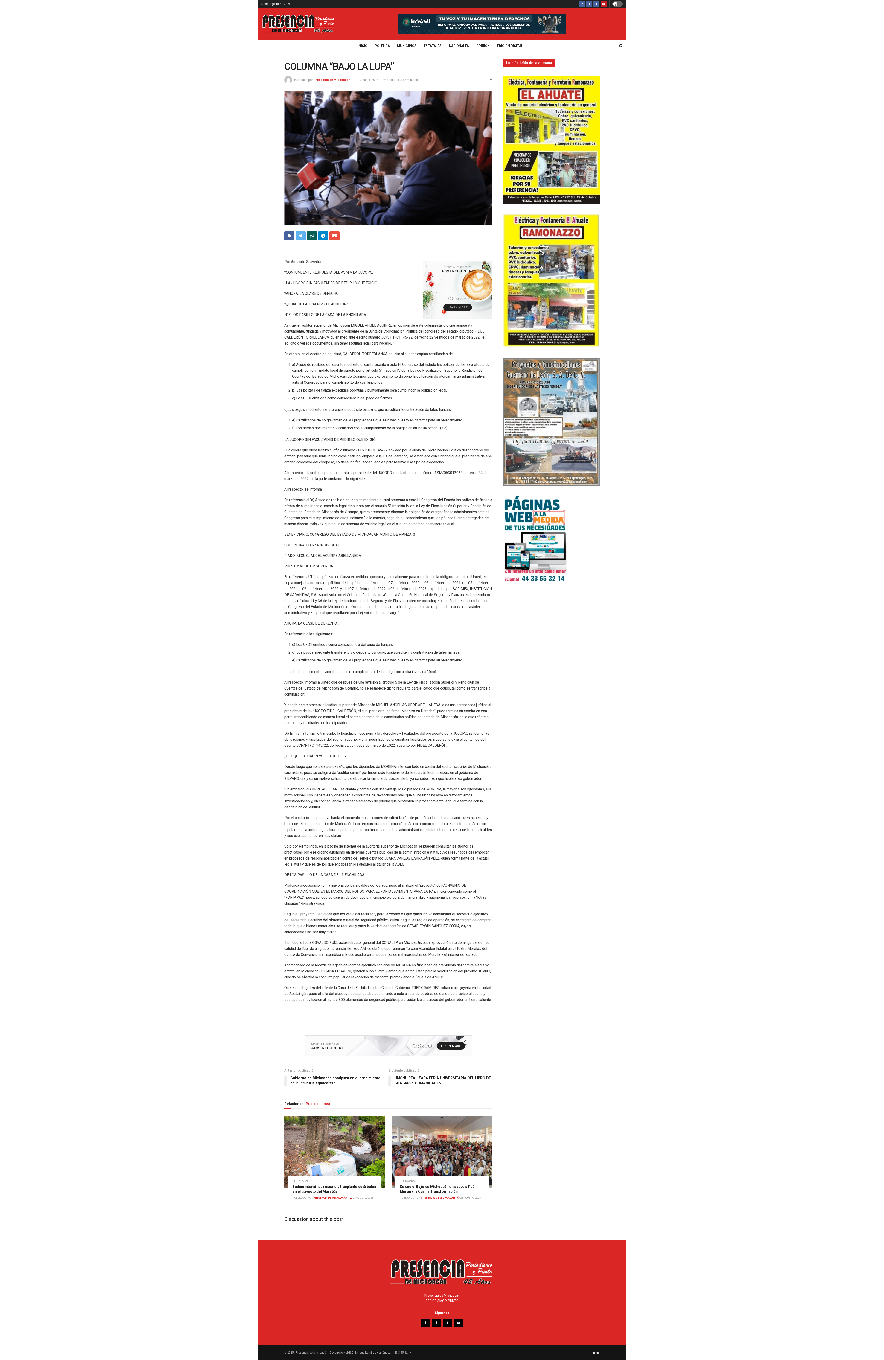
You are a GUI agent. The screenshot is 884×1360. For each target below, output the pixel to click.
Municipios (406, 46)
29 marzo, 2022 (368, 80)
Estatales (433, 46)
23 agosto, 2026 (362, 1197)
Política (382, 46)
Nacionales (459, 46)
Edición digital (510, 46)
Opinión (483, 46)
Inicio (362, 46)
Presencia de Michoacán (332, 80)
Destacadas (300, 1181)
